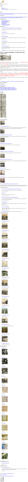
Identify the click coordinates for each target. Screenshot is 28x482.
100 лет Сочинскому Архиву (5, 24)
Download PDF (10, 81)
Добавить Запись (22, 13)
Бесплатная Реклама (4, 211)
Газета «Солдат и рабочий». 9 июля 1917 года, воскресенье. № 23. (8, 88)
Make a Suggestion (18, 81)
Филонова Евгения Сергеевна (5, 36)
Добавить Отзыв (5, 81)
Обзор (3, 13)
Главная (1, 13)
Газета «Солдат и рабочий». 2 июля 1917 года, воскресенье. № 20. (8, 89)
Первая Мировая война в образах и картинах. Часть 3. (6, 143)
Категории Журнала (6, 13)
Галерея (1, 81)
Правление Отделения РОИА (6, 17)
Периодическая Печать (4, 21)
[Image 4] (3, 117)
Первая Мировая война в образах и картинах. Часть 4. (6, 159)
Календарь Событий (16, 13)
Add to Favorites (14, 81)
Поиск (1, 5)
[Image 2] (3, 105)
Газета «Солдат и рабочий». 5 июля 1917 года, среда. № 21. (7, 87)
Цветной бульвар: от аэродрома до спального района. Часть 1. (7, 151)
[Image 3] (3, 111)
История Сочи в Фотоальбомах (6, 20)
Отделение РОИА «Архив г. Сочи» (5, 230)
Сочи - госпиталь (3, 347)
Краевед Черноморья (12, 17)
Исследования (3, 23)
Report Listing (22, 81)
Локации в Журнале (11, 13)
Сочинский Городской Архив (18, 17)
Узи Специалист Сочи (4, 50)
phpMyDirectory (11, 473)
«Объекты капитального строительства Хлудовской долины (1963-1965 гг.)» (10, 197)
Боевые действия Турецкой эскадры (6, 467)
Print (7, 81)
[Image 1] (3, 99)
